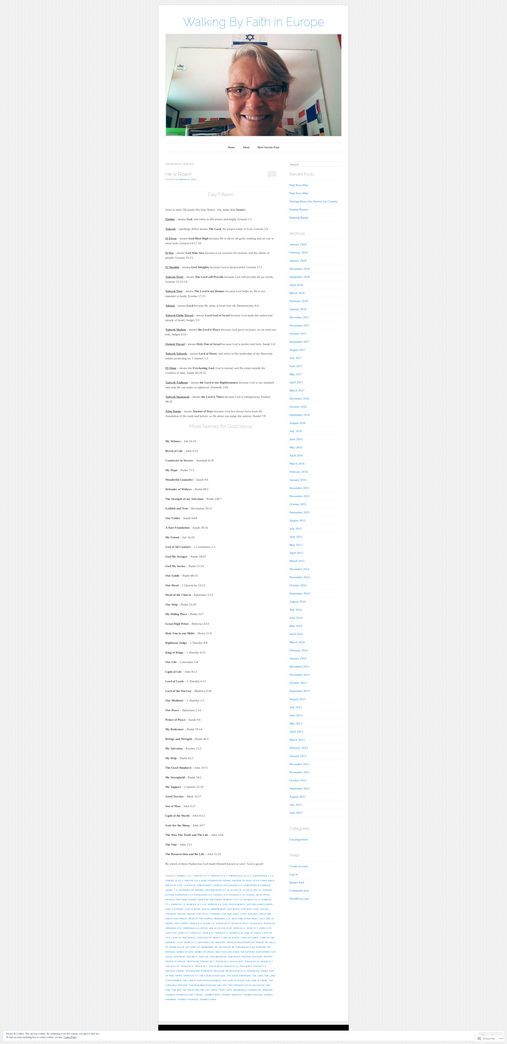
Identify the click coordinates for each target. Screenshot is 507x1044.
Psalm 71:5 (260, 966)
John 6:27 (195, 933)
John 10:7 (252, 928)
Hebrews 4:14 (222, 919)
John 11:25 (265, 928)
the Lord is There (256, 980)
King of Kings (252, 933)
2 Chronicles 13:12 (237, 876)
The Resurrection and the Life (208, 985)
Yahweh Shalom (252, 995)
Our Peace (234, 957)
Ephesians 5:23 (203, 895)
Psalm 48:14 (216, 966)
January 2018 (298, 309)
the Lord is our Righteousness (201, 980)
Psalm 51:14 (231, 966)
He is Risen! (178, 174)
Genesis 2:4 (214, 904)
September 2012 (300, 788)
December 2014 (299, 569)
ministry (220, 942)
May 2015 (296, 544)
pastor (246, 957)
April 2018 (296, 285)
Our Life (204, 957)
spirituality (190, 976)
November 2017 (300, 325)
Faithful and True (176, 900)
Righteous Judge (257, 971)
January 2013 (298, 756)
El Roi (254, 890)
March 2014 (297, 642)
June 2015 (296, 536)
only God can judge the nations (235, 952)
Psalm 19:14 (252, 961)
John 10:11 (239, 928)
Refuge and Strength (199, 971)
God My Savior (186, 914)
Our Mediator (218, 957)
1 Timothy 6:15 (216, 876)
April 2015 (296, 552)
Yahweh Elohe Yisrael (189, 995)
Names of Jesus (204, 952)
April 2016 (296, 455)
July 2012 (296, 804)
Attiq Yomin (260, 880)
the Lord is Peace (233, 980)
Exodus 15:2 (220, 895)
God (225, 904)
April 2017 (296, 382)
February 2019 (299, 252)
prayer (268, 957)
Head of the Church (201, 919)
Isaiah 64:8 (256, 923)
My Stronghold (241, 947)
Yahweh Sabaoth (232, 995)
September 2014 (300, 593)
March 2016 (297, 463)
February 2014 (299, 650)
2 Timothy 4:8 (190, 880)
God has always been (260, 904)
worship (267, 990)
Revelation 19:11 (236, 971)
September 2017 (300, 341)
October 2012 (298, 780)
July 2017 (296, 358)
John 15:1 (183, 933)
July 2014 (296, 609)
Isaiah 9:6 (269, 923)
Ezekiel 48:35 (254, 895)
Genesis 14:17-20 (233, 900)
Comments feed (299, 890)
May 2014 (296, 626)
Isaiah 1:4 (209, 923)
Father (192, 900)
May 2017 (296, 374)
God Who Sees (230, 914)
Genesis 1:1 (178, 904)
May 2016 (296, 447)
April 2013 (296, 731)
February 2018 (299, 301)
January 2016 (298, 479)
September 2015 (300, 512)
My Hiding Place (175, 947)
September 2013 (300, 691)
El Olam (244, 890)
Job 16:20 (226, 928)
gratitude (265, 914)
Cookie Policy (70, 1037)
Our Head (179, 957)
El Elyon (232, 890)
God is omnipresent (214, 909)
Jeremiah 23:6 (173, 928)
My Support (259, 947)
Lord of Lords (250, 938)
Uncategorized (299, 839)
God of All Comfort (208, 914)
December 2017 (299, 317)
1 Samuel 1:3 (182, 876)
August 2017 (298, 349)
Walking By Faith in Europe (253, 22)
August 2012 (298, 796)
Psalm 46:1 (201, 966)
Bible (271, 880)
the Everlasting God (212, 976)
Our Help (191, 957)
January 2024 (298, 244)
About (246, 147)
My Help (270, 942)
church (217, 885)
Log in (294, 874)
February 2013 (299, 747)
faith (266, 895)
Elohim (169, 895)
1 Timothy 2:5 (199, 876)
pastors (257, 957)
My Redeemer (205, 947)
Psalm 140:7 (207, 961)
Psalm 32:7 (266, 961)
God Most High (250, 909)
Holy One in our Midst (245, 919)
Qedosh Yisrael (175, 971)
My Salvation (223, 947)
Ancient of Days (242, 880)
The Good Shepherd (239, 976)
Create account (299, 866)
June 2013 (296, 715)
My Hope (191, 947)
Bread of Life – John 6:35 (180, 885)
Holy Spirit (181, 923)
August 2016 (298, 423)
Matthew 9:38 (206, 942)
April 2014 (296, 634)
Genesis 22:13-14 (196, 904)
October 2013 (298, 682)
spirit (178, 976)
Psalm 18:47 (237, 961)
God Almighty (237, 904)
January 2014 (298, 658)
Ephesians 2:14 (184, 895)
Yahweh (169, 995)
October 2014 (298, 585)
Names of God (185, 952)
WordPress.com (299, 898)
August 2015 (298, 520)
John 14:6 (170, 933)
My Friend (258, 942)
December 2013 (299, 666)
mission (231, 942)
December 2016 (299, 398)
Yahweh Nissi (212, 995)
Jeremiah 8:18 (191, 928)
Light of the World (183, 938)
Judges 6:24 (236, 933)
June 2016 (296, 439)
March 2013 (297, 739)
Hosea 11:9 (196, 923)
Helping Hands (299, 217)
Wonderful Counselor (247, 990)
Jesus (204, 928)
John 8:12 (208, 933)
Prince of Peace (175, 961)
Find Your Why (299, 185)
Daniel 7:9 (171, 890)
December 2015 (299, 488)
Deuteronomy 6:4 (215, 890)
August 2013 (298, 699)
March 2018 (297, 293)
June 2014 (296, 617)
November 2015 (300, 496)
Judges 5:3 (221, 933)
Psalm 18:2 (222, 961)
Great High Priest (176, 919)
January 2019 (298, 260)
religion (219, 971)
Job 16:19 (214, 928)
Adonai (227, 880)
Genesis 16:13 (252, 900)
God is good (192, 909)
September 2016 (300, 414)
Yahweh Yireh (208, 999)
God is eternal (174, 909)
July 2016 (296, 431)
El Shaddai (265, 890)
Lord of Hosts (230, 938)
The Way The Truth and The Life (191, 990)
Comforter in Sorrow (256, 885)
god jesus (233, 909)
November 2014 (300, 577)
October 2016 (298, 406)
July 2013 (296, 707)
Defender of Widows (191, 890)
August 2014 (298, 601)
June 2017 (296, 366)
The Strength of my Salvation (246, 985)
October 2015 (298, 504)
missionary (244, 942)
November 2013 (300, 674)
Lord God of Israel (208, 938)
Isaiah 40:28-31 (240, 923)
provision (193, 961)
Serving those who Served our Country (314, 201)
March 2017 (297, 390)
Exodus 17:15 (237, 895)
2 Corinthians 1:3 (260, 876)
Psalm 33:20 (172, 966)
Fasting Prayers (299, 209)
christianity (204, 885)
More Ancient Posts (268, 147)
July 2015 (296, 528)
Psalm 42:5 (187, 966)
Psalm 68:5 (246, 966)
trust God (225, 990)
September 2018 (300, 276)
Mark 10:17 (190, 942)
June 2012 (296, 812)
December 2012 (299, 764)
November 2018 (300, 268)
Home (231, 147)
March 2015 (297, 561)
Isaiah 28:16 (223, 923)
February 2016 (299, 471)
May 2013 (296, 723)
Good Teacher (249, 914)
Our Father (263, 952)
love (180, 942)
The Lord (257, 976)
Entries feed (297, 882)
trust (214, 990)
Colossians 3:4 (233, 885)
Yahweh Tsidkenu (188, 999)
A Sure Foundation (210, 880)
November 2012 (300, 772)
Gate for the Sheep (210, 900)
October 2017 (298, 333)
